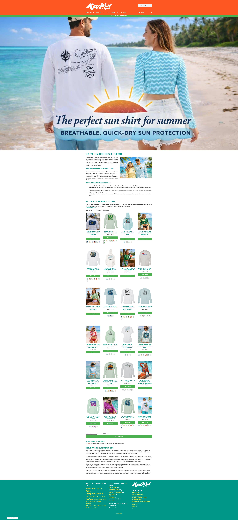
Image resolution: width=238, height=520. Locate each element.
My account (123, 12)
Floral (103, 494)
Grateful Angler (100, 496)
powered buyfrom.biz (119, 513)
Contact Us (134, 506)
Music (100, 499)
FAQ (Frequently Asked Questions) (139, 497)
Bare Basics (88, 488)
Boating (99, 488)
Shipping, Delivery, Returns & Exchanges (141, 501)
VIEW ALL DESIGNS (119, 436)
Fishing (88, 491)
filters (89, 443)
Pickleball (88, 501)
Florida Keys (90, 496)
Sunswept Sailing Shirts (93, 505)
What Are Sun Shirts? (136, 496)
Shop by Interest (100, 12)
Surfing (104, 505)
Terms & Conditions (136, 503)
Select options (93, 238)
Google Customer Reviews (137, 494)
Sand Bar (98, 501)
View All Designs (111, 12)
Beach (94, 488)
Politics (94, 501)
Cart (118, 12)
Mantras (96, 499)
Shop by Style (89, 12)
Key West (90, 499)
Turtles (88, 508)
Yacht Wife (93, 508)
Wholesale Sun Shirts (137, 499)
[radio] (87, 242)
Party (104, 499)
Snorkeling (88, 503)
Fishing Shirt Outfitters (94, 494)
